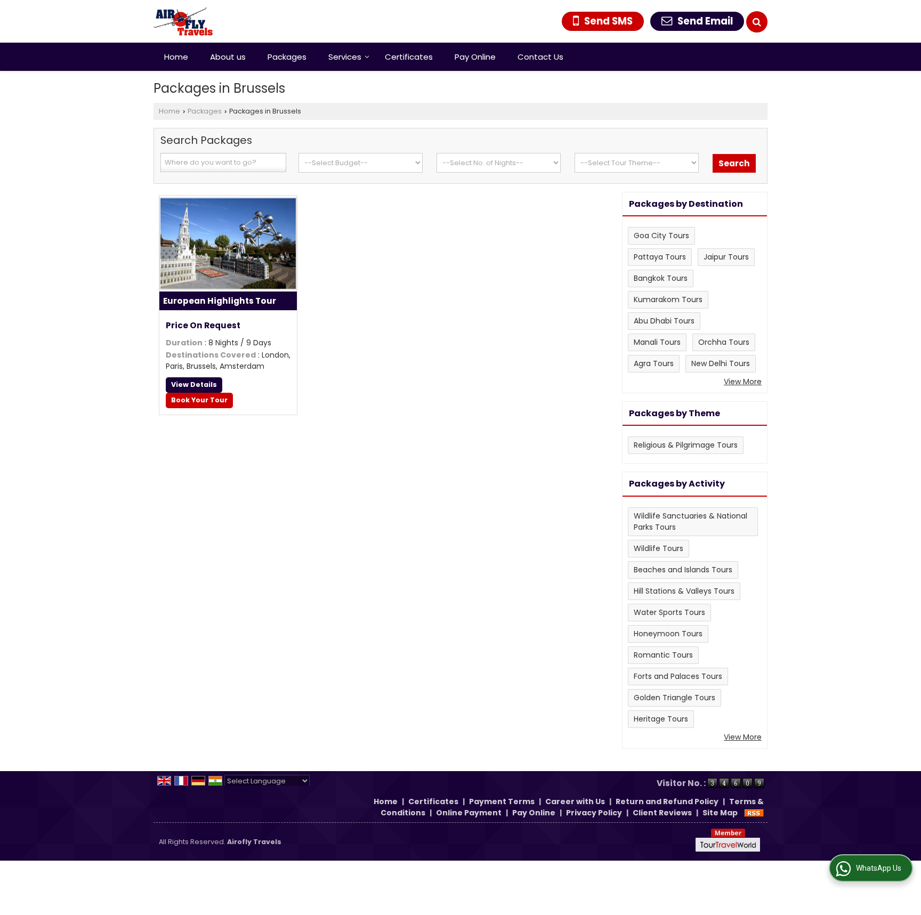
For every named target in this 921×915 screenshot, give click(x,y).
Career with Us (575, 801)
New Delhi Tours (720, 363)
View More (743, 381)
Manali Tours (657, 342)
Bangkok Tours (661, 278)
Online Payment (469, 812)
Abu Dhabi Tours (664, 320)
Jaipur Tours (726, 257)
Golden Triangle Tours (674, 697)
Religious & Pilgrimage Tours (686, 445)
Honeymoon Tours (668, 633)
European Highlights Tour (219, 300)
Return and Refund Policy (667, 801)
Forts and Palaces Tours (678, 676)
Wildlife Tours (658, 548)
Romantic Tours (663, 655)
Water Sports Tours (669, 612)
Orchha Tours (723, 342)
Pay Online (475, 56)
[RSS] (754, 812)
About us (228, 56)
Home (176, 56)
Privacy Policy (594, 812)
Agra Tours (654, 363)
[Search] (757, 22)
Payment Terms (502, 801)
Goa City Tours (661, 235)
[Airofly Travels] (183, 21)
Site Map (720, 812)
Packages (287, 56)
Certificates (409, 56)
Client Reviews (662, 812)
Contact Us (540, 56)
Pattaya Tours (660, 257)
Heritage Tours (661, 719)
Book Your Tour (199, 399)
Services (344, 56)
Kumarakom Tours (668, 299)
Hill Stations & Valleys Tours (684, 591)
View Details (194, 384)
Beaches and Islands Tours (683, 569)
